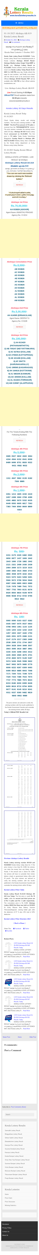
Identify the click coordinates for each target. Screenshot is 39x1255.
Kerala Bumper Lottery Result (14, 1156)
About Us (5, 1235)
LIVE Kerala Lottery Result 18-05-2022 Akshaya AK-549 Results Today (23, 945)
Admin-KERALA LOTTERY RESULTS (19, 1247)
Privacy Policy (6, 1228)
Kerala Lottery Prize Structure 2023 (17, 919)
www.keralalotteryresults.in (15, 1246)
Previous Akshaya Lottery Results (16, 858)
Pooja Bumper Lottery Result (14, 1178)
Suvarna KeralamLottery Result (14, 1149)
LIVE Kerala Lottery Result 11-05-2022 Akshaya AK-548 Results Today (23, 963)
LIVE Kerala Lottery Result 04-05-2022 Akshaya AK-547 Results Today (23, 999)
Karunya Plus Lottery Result (14, 1145)
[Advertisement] (19, 238)
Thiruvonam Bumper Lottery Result (16, 1174)
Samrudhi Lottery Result (12, 1130)
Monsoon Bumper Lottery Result (15, 1171)
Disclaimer (5, 1224)
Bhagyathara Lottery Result (13, 1134)
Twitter (26, 928)
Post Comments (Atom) (18, 1107)
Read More (26, 956)
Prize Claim (8, 1198)
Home (20, 1037)
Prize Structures (10, 1202)
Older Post (32, 1037)
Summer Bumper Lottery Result (15, 1163)
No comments (15, 42)
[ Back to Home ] (19, 923)
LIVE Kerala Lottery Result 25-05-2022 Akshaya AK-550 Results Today (23, 981)
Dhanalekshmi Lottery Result (14, 1141)
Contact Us (5, 1231)
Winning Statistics (10, 1205)
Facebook (18, 928)
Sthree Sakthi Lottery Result (14, 1138)
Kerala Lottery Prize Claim (14, 889)
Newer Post (6, 1037)
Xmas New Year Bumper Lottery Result (17, 1160)
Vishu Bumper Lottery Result (14, 1167)
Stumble (9, 931)
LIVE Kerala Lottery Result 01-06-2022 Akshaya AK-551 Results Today (23, 1017)
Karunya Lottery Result (12, 1152)
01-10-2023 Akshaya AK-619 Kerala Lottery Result (18, 35)
